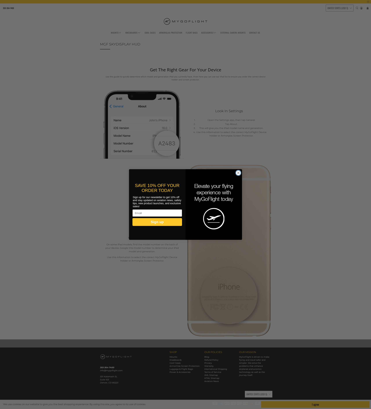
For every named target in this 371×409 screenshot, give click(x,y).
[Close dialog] (238, 172)
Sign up (157, 222)
